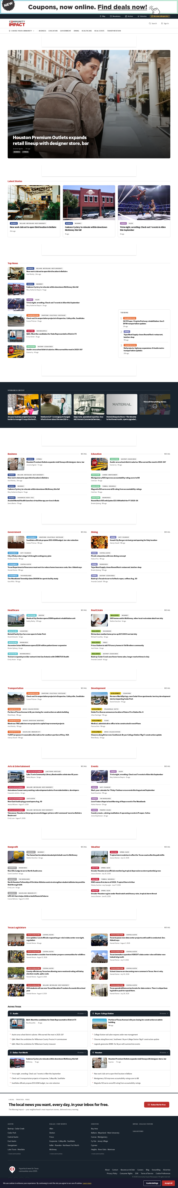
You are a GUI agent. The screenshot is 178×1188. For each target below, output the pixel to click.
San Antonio (138, 1131)
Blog (147, 1170)
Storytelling (156, 1170)
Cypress (94, 1145)
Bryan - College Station (104, 1013)
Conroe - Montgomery (99, 1137)
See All (84, 454)
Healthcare (87, 31)
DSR (136, 1173)
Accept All (168, 1183)
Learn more (87, 1183)
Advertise (166, 1170)
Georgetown (12, 1145)
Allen (51, 1129)
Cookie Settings (152, 1183)
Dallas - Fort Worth (20, 1053)
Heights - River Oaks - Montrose (103, 1149)
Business (42, 31)
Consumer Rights (126, 1173)
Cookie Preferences (163, 1173)
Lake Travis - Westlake (16, 1149)
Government (65, 31)
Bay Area (94, 1129)
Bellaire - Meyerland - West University (105, 1133)
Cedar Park (12, 1133)
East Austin (12, 1141)
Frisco (51, 1137)
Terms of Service (147, 1173)
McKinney (53, 1149)
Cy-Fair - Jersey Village (99, 1141)
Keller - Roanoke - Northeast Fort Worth (64, 1145)
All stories (80, 1013)
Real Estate (99, 31)
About (107, 1170)
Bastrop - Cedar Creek (16, 1129)
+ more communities (14, 1154)
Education (53, 31)
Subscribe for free (158, 1105)
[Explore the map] (89, 7)
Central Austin (13, 1137)
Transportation (114, 31)
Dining (76, 31)
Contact (115, 1170)
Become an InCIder (128, 1170)
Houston (98, 1053)
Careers (140, 1170)
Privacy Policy (112, 1173)
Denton (52, 1133)
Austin (15, 1013)
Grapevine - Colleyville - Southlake (62, 1141)
